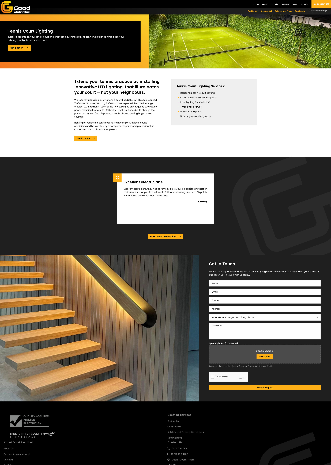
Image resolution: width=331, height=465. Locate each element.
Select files (264, 356)
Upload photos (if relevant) (223, 343)
